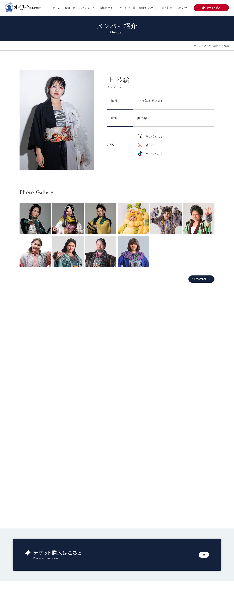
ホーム (56, 8)
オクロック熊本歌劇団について (139, 8)
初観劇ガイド (107, 8)
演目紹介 (166, 8)
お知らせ (69, 8)
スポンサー (183, 8)
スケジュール (87, 8)
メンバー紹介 (211, 46)
